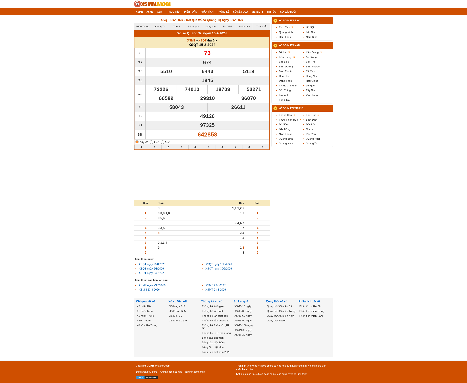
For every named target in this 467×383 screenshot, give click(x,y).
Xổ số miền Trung (291, 108)
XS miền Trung (145, 315)
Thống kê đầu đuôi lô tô (215, 320)
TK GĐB (227, 26)
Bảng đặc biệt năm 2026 (216, 351)
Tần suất (261, 26)
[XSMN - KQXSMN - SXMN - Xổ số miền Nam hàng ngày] (152, 4)
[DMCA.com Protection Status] (147, 378)
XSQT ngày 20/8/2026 (152, 264)
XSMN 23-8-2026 (149, 289)
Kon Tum (311, 114)
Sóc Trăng (285, 90)
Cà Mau (310, 71)
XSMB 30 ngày (243, 311)
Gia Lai (310, 129)
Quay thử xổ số (276, 301)
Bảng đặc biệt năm (213, 347)
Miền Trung (142, 26)
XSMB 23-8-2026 (215, 285)
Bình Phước (313, 66)
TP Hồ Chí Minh (288, 85)
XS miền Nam (145, 311)
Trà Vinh (284, 95)
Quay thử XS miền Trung (281, 311)
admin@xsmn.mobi (195, 371)
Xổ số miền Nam (289, 45)
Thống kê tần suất (212, 311)
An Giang (311, 57)
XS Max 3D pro (178, 320)
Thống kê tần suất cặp (215, 315)
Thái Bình (284, 27)
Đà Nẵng (284, 124)
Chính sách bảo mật (171, 371)
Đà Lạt (283, 52)
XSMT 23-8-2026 (215, 289)
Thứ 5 (176, 26)
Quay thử (210, 26)
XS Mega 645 (177, 306)
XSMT (191, 40)
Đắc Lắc (310, 124)
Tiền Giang (285, 57)
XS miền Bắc (144, 306)
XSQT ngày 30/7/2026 (218, 268)
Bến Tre (310, 61)
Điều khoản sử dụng (146, 371)
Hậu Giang (312, 80)
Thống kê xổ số (212, 301)
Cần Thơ (284, 76)
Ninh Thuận (285, 133)
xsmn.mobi (164, 365)
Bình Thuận (285, 71)
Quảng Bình (286, 138)
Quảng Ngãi (313, 138)
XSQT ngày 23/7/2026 (152, 272)
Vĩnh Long (312, 95)
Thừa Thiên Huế (288, 119)
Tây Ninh (311, 90)
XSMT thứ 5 (144, 320)
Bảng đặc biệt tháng (213, 342)
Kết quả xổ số (145, 301)
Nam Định (311, 36)
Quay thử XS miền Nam (280, 315)
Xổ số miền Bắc (289, 20)
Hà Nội (310, 27)
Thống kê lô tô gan (213, 306)
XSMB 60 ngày (243, 315)
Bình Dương (286, 66)
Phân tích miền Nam (311, 315)
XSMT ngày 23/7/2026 (152, 285)
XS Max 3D (175, 315)
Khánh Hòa (285, 114)
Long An (310, 85)
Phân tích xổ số (309, 301)
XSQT (202, 40)
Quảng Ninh (286, 32)
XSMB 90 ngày (243, 320)
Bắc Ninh (311, 32)
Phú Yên (311, 133)
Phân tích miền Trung (311, 311)
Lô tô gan (193, 26)
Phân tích (244, 26)
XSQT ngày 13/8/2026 (218, 264)
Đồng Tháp (285, 80)
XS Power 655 (177, 311)
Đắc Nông (284, 129)
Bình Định (311, 119)
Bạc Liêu (284, 61)
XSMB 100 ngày (243, 325)
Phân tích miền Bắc (310, 306)
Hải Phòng (285, 36)
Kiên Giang (312, 52)
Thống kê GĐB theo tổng (216, 332)
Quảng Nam (286, 143)
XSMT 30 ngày (243, 334)
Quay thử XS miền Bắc (280, 306)
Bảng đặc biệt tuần (213, 337)
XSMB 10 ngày (243, 306)
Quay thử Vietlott (276, 320)
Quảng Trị (159, 26)
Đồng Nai (311, 76)
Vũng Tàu (284, 99)
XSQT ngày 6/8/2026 (151, 268)
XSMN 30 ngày (243, 330)
